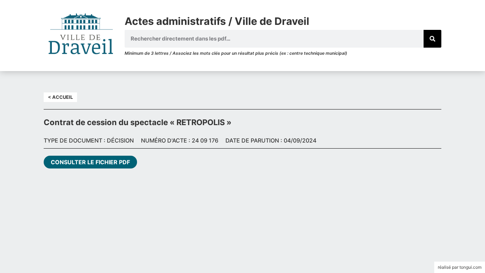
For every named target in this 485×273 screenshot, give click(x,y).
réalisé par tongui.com (459, 267)
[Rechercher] (432, 39)
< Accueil (60, 97)
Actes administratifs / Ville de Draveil (217, 21)
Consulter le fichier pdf (90, 162)
